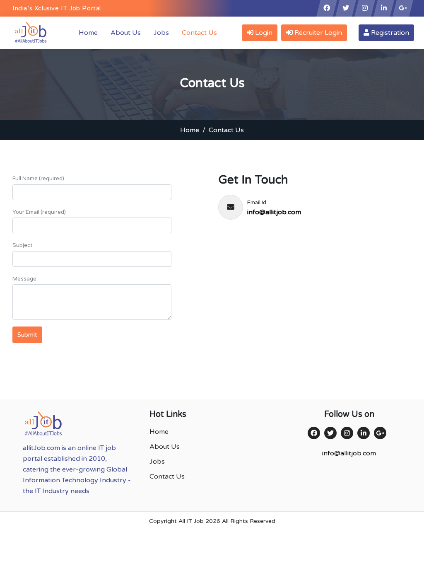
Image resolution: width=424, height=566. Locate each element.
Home (90, 32)
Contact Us (199, 33)
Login (262, 33)
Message (24, 279)
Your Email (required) (39, 212)
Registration (389, 33)
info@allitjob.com (274, 212)
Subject (22, 245)
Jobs (161, 33)
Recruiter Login (317, 33)
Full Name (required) (38, 178)
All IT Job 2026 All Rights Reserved (226, 521)
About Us (126, 33)
